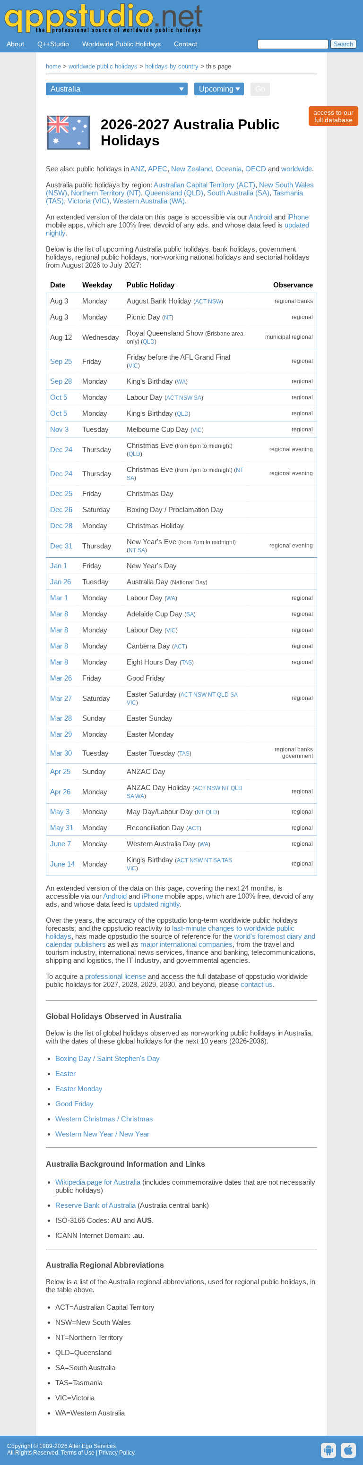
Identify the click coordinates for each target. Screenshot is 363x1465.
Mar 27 (61, 698)
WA (181, 382)
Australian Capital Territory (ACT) (204, 185)
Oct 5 (58, 397)
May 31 (61, 828)
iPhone (298, 217)
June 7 (60, 844)
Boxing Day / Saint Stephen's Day (107, 1058)
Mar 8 (59, 614)
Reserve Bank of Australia (95, 1205)
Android (260, 217)
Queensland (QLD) (174, 193)
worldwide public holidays (103, 66)
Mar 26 (61, 678)
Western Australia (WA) (149, 201)
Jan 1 (58, 566)
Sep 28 (61, 381)
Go (260, 89)
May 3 (59, 812)
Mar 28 (61, 718)
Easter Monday (79, 1089)
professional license (115, 976)
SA (197, 398)
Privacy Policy (116, 1452)
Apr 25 (60, 771)
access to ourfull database (333, 116)
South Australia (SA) (238, 193)
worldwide (296, 169)
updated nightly (157, 904)
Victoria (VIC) (88, 201)
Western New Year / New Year (102, 1134)
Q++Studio (53, 44)
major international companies (186, 944)
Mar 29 (61, 734)
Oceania (229, 169)
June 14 (62, 864)
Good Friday (74, 1104)
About (15, 44)
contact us (257, 984)
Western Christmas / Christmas (104, 1119)
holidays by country (172, 66)
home (53, 66)
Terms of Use (78, 1452)
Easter (65, 1073)
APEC (157, 169)
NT (168, 317)
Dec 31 (61, 546)
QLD (149, 341)
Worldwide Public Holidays (121, 44)
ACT (201, 301)
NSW (214, 301)
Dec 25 (61, 493)
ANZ (137, 169)
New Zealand (191, 169)
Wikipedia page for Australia (97, 1182)
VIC (133, 365)
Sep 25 (61, 361)
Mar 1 (59, 598)
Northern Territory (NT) (106, 193)
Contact (185, 44)
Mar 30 (61, 753)
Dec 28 (61, 526)
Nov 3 (59, 429)
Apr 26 (60, 792)
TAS (187, 662)
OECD (255, 169)
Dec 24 (61, 450)
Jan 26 (60, 582)
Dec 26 (61, 509)
